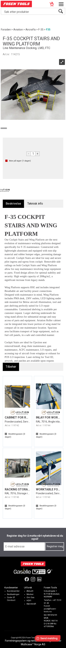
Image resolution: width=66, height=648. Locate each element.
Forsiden (6, 29)
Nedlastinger (13, 594)
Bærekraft (31, 604)
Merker (30, 594)
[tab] (13, 204)
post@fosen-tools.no (50, 610)
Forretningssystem (16, 640)
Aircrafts (30, 29)
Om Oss (30, 597)
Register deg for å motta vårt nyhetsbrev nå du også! (35, 537)
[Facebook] (27, 579)
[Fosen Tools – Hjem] (33, 563)
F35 (48, 29)
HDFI (29, 601)
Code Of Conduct (11, 598)
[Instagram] (33, 579)
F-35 (40, 29)
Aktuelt (30, 591)
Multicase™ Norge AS (33, 644)
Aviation (18, 29)
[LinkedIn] (39, 579)
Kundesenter (13, 591)
